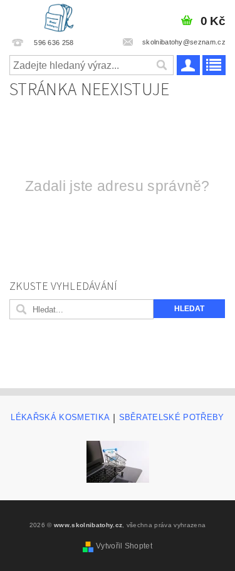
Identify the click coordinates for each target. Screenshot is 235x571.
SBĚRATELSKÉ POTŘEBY (171, 417)
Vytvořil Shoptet (124, 546)
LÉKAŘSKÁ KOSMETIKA (60, 417)
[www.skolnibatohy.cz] (58, 16)
